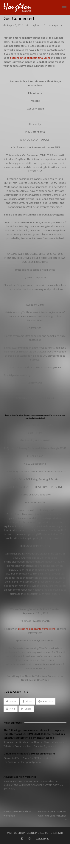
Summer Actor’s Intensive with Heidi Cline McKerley (52, 813)
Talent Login (42, 838)
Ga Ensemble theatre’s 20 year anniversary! (29, 753)
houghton (35, 25)
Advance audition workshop (20, 776)
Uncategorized (55, 25)
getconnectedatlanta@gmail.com (30, 57)
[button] (11, 701)
